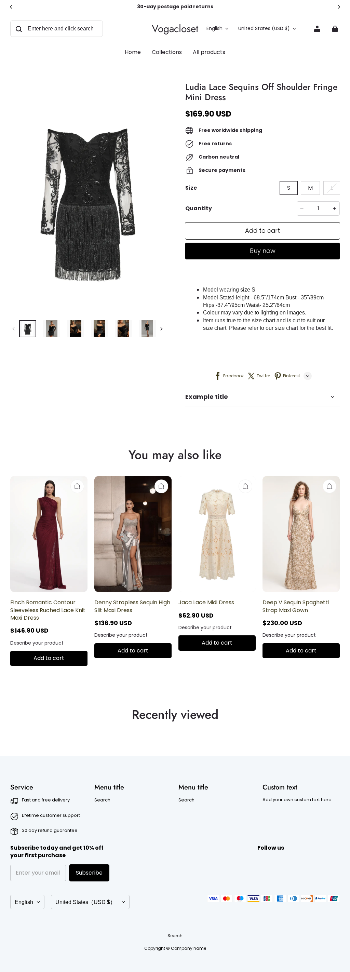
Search (102, 800)
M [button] (310, 188)
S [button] (288, 188)
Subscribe (89, 873)
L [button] (332, 188)
